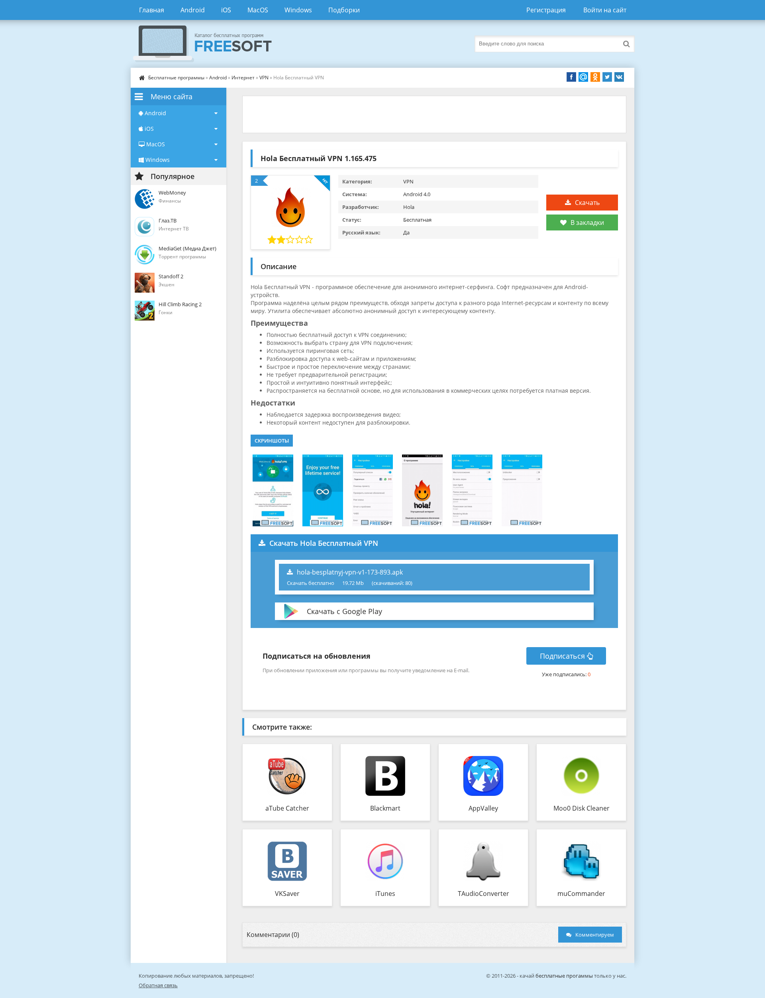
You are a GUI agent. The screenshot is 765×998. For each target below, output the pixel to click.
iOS (226, 10)
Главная (151, 10)
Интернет (243, 77)
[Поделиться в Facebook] (571, 77)
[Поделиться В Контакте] (619, 77)
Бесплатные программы (176, 77)
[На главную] (210, 44)
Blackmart (385, 808)
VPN (264, 77)
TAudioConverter (483, 893)
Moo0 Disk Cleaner (581, 808)
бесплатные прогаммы (564, 975)
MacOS (257, 10)
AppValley (483, 808)
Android (192, 10)
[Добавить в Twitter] (607, 77)
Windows (298, 10)
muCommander (581, 893)
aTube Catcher (287, 808)
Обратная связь (158, 985)
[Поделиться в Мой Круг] (583, 77)
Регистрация (546, 10)
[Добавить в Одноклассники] (595, 77)
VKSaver (287, 893)
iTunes (385, 893)
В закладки (587, 222)
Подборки (344, 10)
